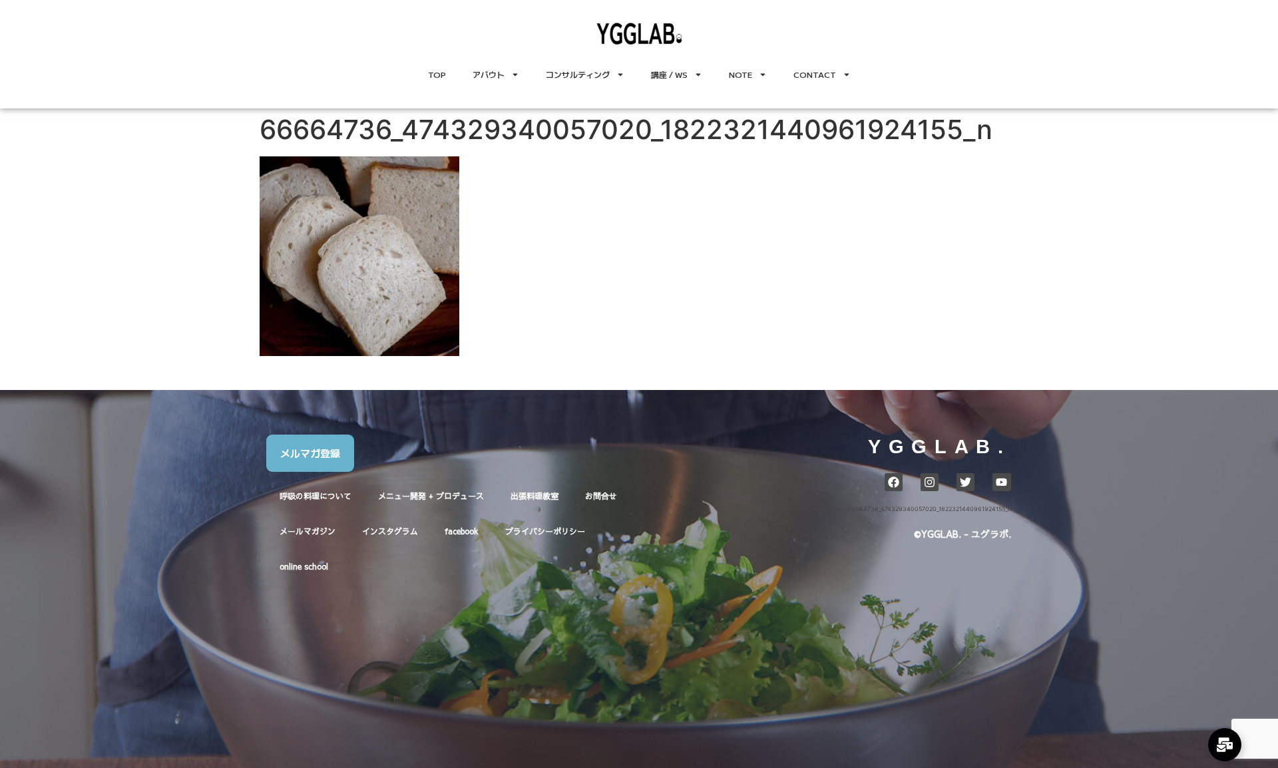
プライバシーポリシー (545, 531)
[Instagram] (930, 482)
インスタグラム (390, 531)
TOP (437, 74)
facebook (462, 531)
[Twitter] (965, 482)
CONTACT (814, 74)
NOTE (740, 74)
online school (304, 566)
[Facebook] (894, 482)
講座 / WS (669, 74)
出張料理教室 (534, 495)
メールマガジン (307, 531)
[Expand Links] (1224, 744)
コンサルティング (578, 74)
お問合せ (601, 495)
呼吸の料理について (315, 495)
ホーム (832, 508)
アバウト (489, 74)
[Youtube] (1001, 482)
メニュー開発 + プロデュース (431, 495)
